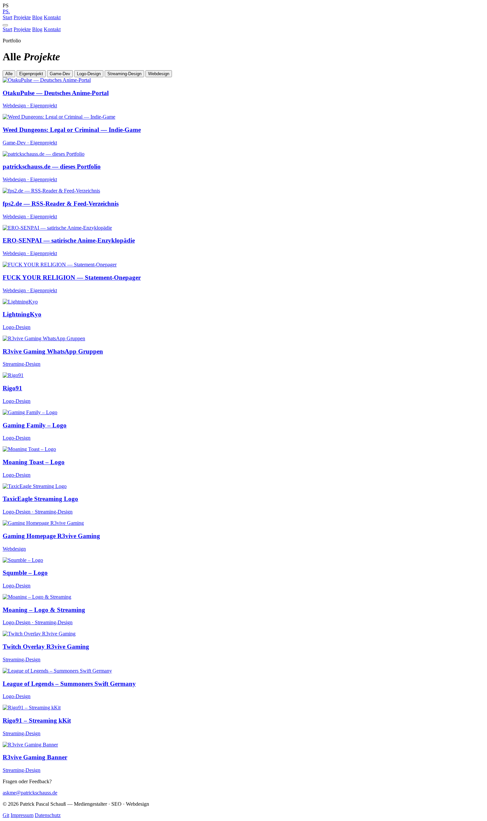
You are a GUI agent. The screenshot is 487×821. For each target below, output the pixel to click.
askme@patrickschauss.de (30, 792)
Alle (9, 73)
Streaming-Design (124, 73)
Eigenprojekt (31, 73)
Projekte (22, 17)
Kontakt (52, 17)
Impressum (22, 815)
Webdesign (158, 73)
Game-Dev (60, 73)
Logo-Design (89, 73)
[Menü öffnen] (5, 25)
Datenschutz (48, 815)
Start (7, 17)
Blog (37, 17)
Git (6, 815)
